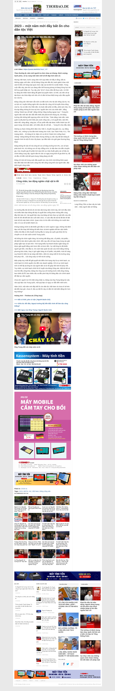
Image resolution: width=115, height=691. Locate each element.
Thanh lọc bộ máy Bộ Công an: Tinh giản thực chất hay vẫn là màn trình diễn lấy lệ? (46, 629)
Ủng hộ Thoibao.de (47, 610)
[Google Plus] (73, 664)
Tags (94, 27)
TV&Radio (54, 15)
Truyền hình (63, 584)
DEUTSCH (25, 18)
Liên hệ (61, 15)
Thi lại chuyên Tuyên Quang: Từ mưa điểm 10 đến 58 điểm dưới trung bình (23, 606)
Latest (77, 27)
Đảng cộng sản (45, 491)
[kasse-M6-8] (42, 470)
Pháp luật (46, 15)
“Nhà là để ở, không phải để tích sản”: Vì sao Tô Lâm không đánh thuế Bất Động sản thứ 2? (46, 650)
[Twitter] (68, 664)
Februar (23, 21)
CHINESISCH (40, 18)
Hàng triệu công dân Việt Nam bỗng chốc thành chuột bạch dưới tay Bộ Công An (87, 195)
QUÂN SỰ (43, 680)
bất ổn (26, 491)
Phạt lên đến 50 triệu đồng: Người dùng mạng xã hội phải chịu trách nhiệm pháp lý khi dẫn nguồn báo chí (87, 109)
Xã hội (39, 15)
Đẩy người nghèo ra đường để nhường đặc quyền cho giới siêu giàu (49, 618)
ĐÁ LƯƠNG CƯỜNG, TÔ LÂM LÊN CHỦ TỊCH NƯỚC (67, 630)
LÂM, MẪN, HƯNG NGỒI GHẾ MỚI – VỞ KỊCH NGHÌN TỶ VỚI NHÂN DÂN (68, 654)
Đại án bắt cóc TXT (89, 8)
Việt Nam (35, 491)
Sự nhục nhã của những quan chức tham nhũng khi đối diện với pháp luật (87, 166)
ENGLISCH (18, 18)
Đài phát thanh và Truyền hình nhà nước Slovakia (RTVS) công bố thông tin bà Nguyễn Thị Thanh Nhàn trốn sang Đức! (46, 601)
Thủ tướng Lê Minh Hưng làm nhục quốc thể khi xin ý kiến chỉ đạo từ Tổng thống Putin (86, 138)
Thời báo (20, 684)
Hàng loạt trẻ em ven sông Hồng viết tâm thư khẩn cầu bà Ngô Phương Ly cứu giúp (46, 640)
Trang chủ (19, 15)
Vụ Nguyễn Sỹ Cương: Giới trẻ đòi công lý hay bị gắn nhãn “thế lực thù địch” (24, 588)
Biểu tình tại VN (26, 8)
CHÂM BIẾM (78, 83)
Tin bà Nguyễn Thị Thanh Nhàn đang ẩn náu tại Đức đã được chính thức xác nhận (46, 589)
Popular (82, 27)
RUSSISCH (32, 18)
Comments (89, 27)
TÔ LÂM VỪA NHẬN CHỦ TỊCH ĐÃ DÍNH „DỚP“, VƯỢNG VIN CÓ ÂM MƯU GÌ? (68, 605)
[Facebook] (64, 664)
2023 (19, 21)
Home (15, 21)
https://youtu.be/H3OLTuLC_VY (35, 69)
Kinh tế (33, 15)
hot (30, 491)
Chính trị (26, 15)
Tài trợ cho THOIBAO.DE (71, 15)
